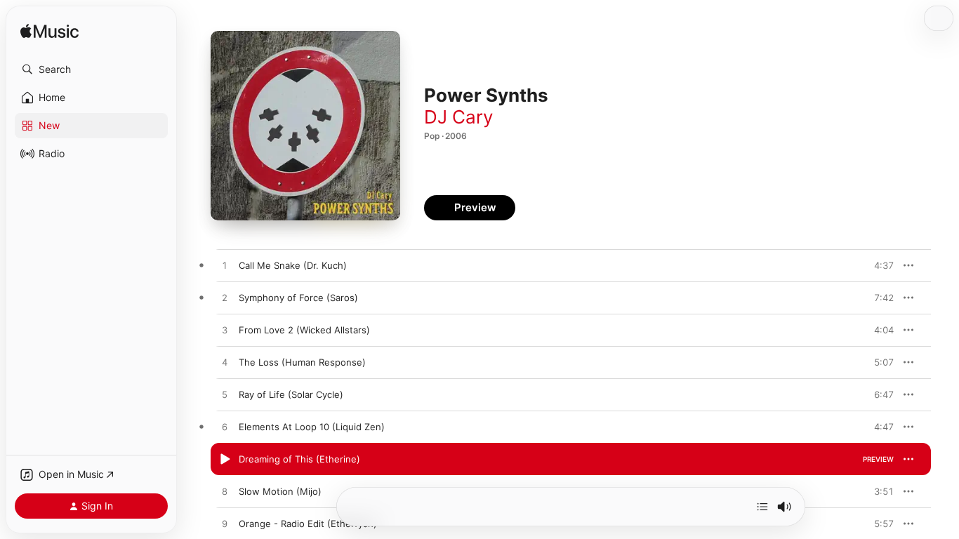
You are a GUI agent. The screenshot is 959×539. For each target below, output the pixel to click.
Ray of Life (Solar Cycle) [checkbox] (291, 394)
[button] (91, 69)
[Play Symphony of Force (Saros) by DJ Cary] (225, 298)
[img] (49, 32)
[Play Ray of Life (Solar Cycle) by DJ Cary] (225, 395)
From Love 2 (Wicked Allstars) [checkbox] (304, 329)
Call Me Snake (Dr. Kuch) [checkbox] (293, 265)
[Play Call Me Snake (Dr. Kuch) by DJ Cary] (225, 266)
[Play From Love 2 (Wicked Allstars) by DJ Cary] (225, 330)
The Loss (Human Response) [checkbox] (302, 362)
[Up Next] (762, 507)
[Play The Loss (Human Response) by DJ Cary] (225, 363)
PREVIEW (878, 265)
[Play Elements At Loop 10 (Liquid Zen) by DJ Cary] (225, 427)
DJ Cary (458, 117)
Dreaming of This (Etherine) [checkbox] (299, 459)
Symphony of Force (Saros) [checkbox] (298, 297)
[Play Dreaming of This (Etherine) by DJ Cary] (225, 459)
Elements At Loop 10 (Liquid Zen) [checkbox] (312, 426)
